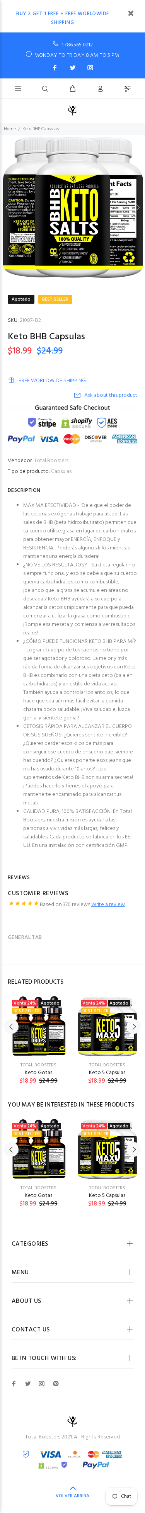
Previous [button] (7, 207)
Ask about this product (110, 395)
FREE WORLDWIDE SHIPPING (52, 380)
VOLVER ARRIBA (72, 1496)
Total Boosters (51, 460)
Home (10, 129)
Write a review (108, 904)
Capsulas (61, 471)
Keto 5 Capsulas (107, 1072)
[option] (72, 207)
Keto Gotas (38, 1072)
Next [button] (137, 207)
